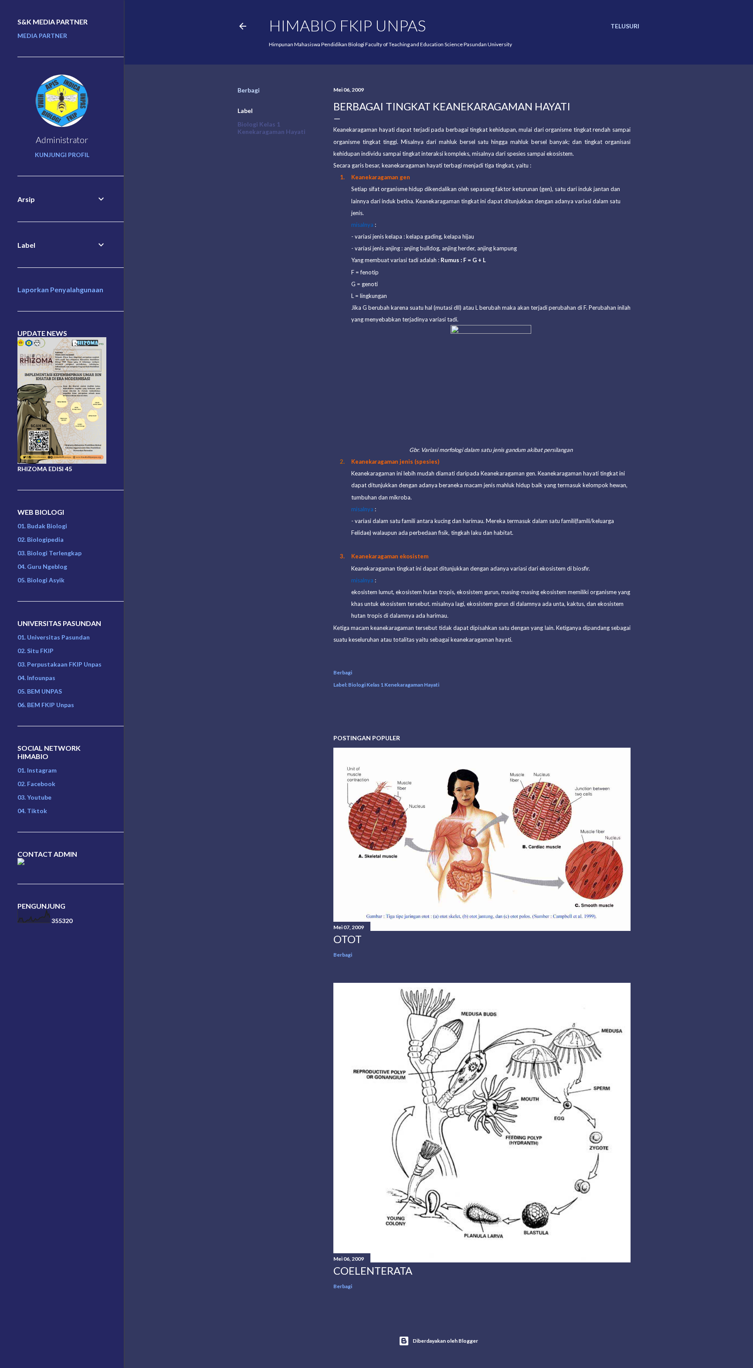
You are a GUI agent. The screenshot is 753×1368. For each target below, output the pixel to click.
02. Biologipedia (40, 539)
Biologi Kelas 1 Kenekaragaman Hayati (271, 127)
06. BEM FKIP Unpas (45, 704)
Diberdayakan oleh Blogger (445, 1340)
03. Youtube (34, 797)
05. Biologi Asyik (40, 580)
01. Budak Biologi (42, 526)
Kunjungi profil (62, 154)
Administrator (62, 139)
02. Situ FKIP (35, 650)
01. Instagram (37, 770)
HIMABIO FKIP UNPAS (347, 25)
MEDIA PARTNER (42, 35)
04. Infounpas (36, 677)
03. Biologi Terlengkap (49, 553)
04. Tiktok (32, 810)
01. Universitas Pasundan (53, 637)
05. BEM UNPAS (39, 691)
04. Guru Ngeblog (42, 566)
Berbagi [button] (248, 90)
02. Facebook (36, 783)
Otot (347, 939)
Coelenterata (372, 1270)
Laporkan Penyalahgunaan (60, 289)
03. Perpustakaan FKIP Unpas (59, 664)
